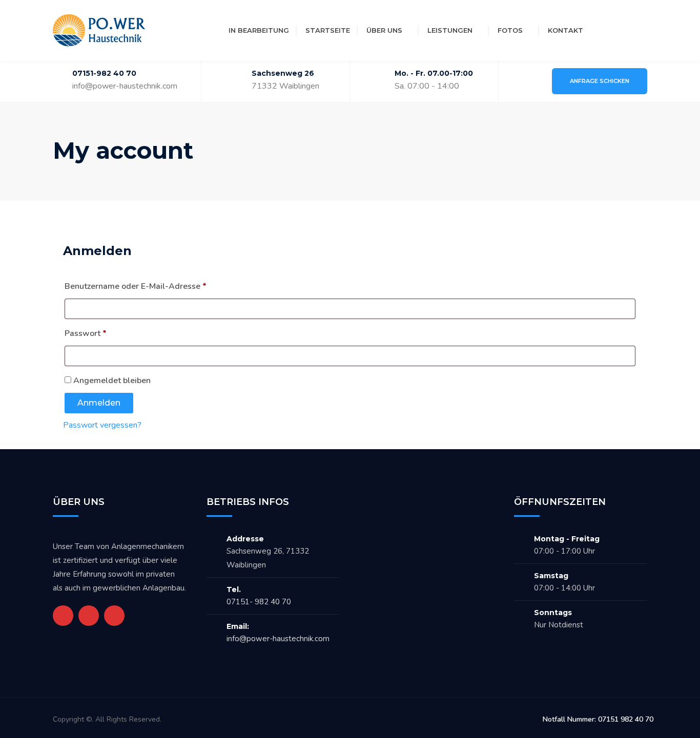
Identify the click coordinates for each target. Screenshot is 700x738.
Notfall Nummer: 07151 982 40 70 (598, 719)
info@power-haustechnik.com (124, 86)
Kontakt (565, 30)
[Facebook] (601, 30)
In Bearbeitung (259, 30)
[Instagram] (619, 30)
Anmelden (98, 403)
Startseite (327, 30)
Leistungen (449, 30)
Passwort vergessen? (102, 425)
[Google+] (88, 615)
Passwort (108, 333)
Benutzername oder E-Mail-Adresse (158, 286)
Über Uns (384, 30)
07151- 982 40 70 (259, 602)
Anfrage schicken (599, 81)
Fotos (510, 30)
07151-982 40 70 (104, 73)
